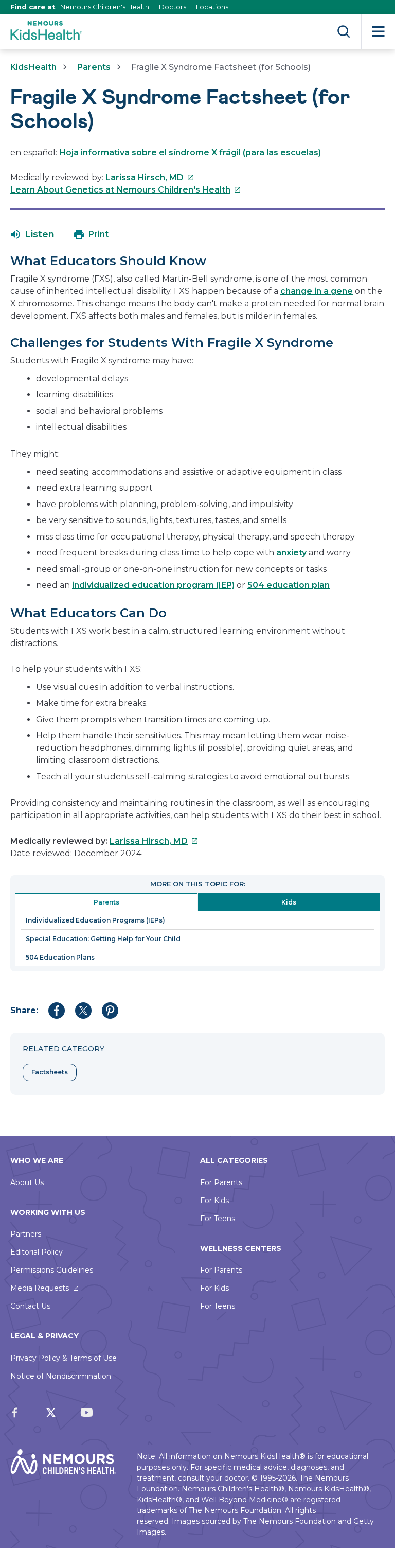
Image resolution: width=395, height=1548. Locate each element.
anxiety (291, 553)
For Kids (214, 1200)
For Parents (221, 1182)
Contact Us (30, 1306)
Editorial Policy (36, 1252)
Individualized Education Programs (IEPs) (95, 920)
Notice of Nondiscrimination (60, 1376)
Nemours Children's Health (104, 7)
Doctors (172, 7)
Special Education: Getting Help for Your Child (103, 939)
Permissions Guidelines (51, 1270)
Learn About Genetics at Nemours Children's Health (125, 190)
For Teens (217, 1218)
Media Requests (39, 1288)
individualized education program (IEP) (153, 585)
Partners (25, 1234)
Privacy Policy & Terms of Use (63, 1358)
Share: (24, 1010)
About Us (27, 1182)
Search (344, 31)
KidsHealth (33, 67)
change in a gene (316, 291)
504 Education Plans (60, 957)
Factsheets (49, 1072)
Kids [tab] (288, 902)
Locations (212, 7)
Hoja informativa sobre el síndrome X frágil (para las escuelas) (190, 153)
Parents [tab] (106, 902)
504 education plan (288, 585)
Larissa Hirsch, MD (149, 177)
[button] (33, 234)
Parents (94, 67)
